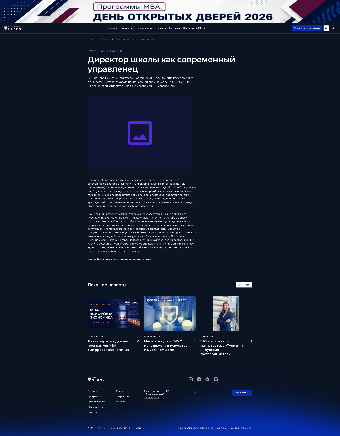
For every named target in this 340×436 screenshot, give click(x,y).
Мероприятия (145, 28)
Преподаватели (97, 401)
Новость (93, 51)
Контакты (174, 28)
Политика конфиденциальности (233, 428)
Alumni (119, 391)
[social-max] (191, 379)
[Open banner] (170, 11)
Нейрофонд (122, 396)
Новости (161, 28)
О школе (112, 28)
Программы (127, 28)
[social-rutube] (216, 379)
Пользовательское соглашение (195, 428)
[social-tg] (207, 379)
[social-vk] (199, 379)
